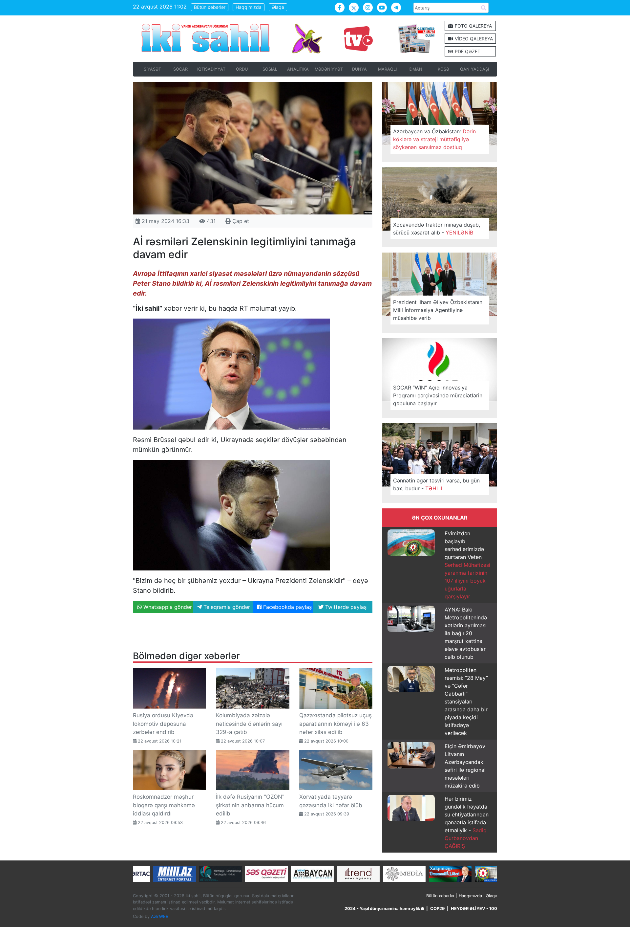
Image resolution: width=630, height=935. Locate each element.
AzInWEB (159, 916)
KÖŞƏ (443, 69)
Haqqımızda (249, 7)
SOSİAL (269, 69)
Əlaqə (278, 7)
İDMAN (415, 69)
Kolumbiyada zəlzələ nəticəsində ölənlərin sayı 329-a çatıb (249, 723)
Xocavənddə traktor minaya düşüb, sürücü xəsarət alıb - (436, 228)
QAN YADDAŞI (474, 69)
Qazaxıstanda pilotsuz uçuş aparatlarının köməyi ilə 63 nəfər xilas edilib (335, 723)
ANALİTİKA (298, 69)
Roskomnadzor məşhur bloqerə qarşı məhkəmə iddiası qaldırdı (164, 805)
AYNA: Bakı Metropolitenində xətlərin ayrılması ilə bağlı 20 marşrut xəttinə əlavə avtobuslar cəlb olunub (466, 633)
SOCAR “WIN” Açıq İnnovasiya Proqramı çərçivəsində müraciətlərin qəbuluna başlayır (437, 395)
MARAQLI (387, 69)
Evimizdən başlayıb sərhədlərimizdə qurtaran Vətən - (467, 565)
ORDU (242, 69)
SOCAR (180, 69)
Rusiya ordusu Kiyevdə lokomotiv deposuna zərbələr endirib (163, 723)
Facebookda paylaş (287, 607)
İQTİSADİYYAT (211, 69)
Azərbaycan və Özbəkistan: (434, 139)
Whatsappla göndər (167, 607)
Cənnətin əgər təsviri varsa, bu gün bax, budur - (436, 484)
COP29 (437, 908)
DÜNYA (359, 69)
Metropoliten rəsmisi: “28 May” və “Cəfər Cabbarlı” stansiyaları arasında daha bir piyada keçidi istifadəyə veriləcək (466, 701)
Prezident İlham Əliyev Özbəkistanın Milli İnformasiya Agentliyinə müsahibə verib (437, 310)
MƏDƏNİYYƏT (329, 69)
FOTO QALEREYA (472, 26)
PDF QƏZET (466, 51)
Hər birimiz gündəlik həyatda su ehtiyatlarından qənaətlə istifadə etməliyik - (467, 822)
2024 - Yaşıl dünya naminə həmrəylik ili (384, 908)
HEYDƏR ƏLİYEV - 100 (474, 908)
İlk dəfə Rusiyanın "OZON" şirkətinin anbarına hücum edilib (250, 805)
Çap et (240, 221)
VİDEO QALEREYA (473, 38)
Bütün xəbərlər (209, 7)
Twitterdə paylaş (345, 607)
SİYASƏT (152, 69)
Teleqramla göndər (226, 607)
